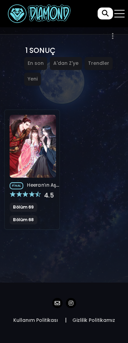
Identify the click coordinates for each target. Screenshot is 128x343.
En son (36, 63)
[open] (119, 13)
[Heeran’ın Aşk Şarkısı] (33, 145)
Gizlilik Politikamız (93, 320)
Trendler (98, 63)
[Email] (57, 303)
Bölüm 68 (23, 220)
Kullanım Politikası (35, 320)
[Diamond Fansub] (38, 13)
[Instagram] (71, 303)
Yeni (33, 78)
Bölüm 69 (23, 207)
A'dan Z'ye (66, 63)
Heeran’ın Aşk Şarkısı (34, 189)
